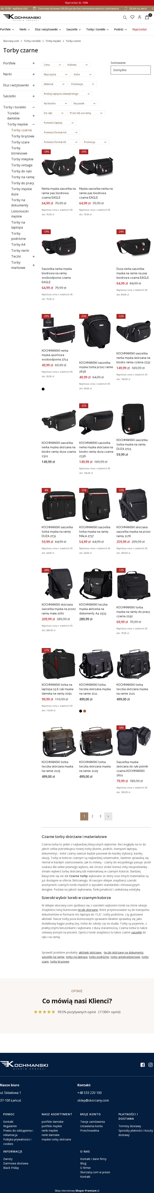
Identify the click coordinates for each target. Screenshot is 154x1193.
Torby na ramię (22, 177)
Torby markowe (18, 265)
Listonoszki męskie (19, 214)
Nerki (7, 74)
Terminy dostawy (130, 1126)
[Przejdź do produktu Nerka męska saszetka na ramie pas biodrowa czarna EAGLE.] (59, 167)
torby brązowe (59, 961)
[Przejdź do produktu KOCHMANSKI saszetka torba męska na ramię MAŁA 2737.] (96, 505)
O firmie (85, 1168)
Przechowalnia (89, 1130)
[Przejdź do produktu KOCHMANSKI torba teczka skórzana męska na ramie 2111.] (96, 664)
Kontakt (8, 1122)
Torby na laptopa (18, 225)
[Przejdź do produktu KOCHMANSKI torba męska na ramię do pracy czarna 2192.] (134, 585)
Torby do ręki (21, 171)
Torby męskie (53, 41)
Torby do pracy (22, 183)
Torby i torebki (32, 41)
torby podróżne (99, 957)
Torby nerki (20, 250)
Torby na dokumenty (19, 202)
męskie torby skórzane (56, 1139)
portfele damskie (53, 1122)
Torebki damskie (13, 116)
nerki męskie (50, 1130)
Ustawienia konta (91, 1126)
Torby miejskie (22, 159)
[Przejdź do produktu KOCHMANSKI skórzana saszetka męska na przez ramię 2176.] (134, 505)
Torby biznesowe (19, 150)
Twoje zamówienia (92, 1122)
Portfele (9, 63)
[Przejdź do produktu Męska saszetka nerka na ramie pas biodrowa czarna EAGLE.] (96, 167)
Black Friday (11, 1168)
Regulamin (10, 1126)
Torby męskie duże (21, 191)
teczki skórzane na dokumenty (123, 952)
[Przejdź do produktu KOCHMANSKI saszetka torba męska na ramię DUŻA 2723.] (134, 419)
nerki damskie (51, 1135)
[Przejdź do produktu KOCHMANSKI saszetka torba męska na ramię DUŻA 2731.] (59, 505)
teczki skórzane (88, 910)
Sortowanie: (118, 63)
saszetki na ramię (53, 957)
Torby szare (20, 142)
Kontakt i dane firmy (93, 1159)
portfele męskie (52, 1126)
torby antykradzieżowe (125, 957)
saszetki (136, 932)
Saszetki (9, 96)
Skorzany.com (11, 41)
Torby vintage (21, 165)
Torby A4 (18, 244)
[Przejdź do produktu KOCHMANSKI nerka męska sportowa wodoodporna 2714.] (59, 330)
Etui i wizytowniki (16, 85)
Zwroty (7, 1159)
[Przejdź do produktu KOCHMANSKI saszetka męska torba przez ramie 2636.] (96, 331)
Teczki (16, 256)
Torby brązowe (22, 136)
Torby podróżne (18, 236)
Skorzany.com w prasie (95, 1172)
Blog (83, 1163)
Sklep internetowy (76, 1190)
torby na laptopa (76, 957)
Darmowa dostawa (15, 1163)
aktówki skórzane (90, 952)
